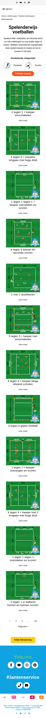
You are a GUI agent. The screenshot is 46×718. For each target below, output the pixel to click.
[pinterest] (29, 2)
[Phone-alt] (19, 685)
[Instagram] (27, 665)
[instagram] (25, 2)
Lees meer (23, 120)
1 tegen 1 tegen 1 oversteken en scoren (23, 559)
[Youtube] (19, 665)
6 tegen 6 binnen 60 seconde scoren (23, 251)
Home (3, 16)
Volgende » (23, 626)
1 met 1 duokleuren (23, 294)
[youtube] (21, 2)
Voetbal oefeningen (26, 16)
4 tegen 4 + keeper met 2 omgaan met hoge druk (23, 514)
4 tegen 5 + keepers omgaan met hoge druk (23, 158)
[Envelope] (26, 685)
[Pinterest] (35, 665)
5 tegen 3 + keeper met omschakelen (23, 338)
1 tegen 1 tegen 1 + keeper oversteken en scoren (23, 204)
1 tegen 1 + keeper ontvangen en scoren (23, 469)
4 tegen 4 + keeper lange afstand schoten (23, 383)
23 (35, 621)
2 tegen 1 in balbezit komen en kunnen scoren (22, 603)
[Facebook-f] (11, 665)
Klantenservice (23, 677)
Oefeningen (12, 16)
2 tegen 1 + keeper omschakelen (23, 114)
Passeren (18, 65)
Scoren (38, 65)
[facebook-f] (17, 2)
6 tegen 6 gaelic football (23, 425)
